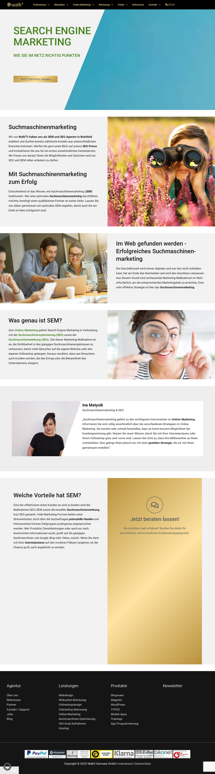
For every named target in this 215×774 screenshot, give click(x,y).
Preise (121, 4)
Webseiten (59, 4)
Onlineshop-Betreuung (73, 709)
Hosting (64, 728)
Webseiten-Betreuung (72, 700)
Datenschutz (143, 763)
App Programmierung (124, 723)
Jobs (10, 714)
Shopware (117, 695)
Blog (10, 719)
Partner (11, 704)
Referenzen (138, 4)
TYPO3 (115, 709)
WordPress (118, 704)
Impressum (125, 763)
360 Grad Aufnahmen (72, 723)
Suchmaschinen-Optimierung (77, 719)
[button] (166, 4)
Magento (116, 700)
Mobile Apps (119, 714)
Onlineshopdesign (70, 704)
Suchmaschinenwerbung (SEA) (29, 339)
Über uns (12, 695)
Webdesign (66, 695)
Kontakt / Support (18, 709)
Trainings (116, 719)
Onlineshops (39, 4)
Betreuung (104, 4)
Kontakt (153, 4)
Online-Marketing (82, 4)
